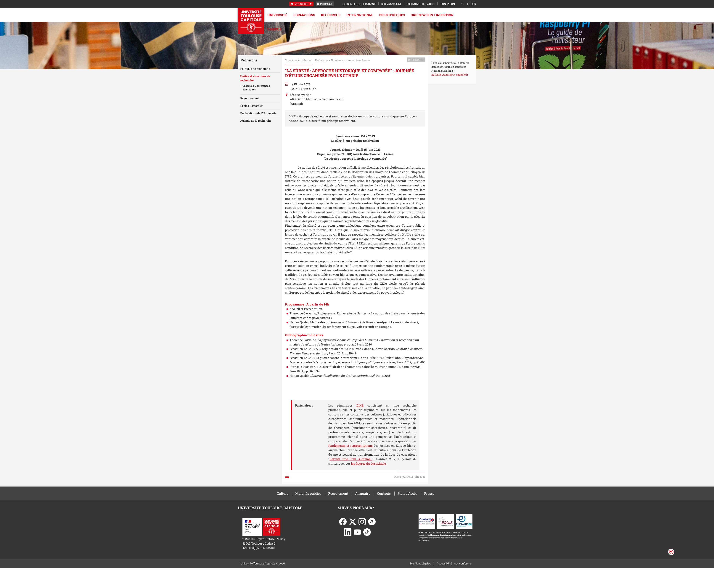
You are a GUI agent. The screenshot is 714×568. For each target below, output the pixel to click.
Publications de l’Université (258, 113)
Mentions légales (420, 563)
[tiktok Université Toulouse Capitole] (367, 532)
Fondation (448, 4)
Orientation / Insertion (432, 15)
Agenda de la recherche (255, 120)
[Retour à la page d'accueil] (251, 21)
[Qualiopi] (427, 521)
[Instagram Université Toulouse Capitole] (362, 521)
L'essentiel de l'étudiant (358, 4)
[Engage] (464, 521)
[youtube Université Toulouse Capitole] (357, 532)
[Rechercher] (462, 4)
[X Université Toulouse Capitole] (352, 521)
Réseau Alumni (391, 4)
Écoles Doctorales (251, 106)
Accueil (307, 60)
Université (277, 15)
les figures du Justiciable (369, 463)
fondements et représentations (351, 445)
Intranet (326, 3)
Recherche (330, 15)
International (359, 15)
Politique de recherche (255, 69)
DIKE (360, 405)
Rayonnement (249, 98)
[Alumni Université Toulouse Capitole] (372, 521)
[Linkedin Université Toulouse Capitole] (347, 532)
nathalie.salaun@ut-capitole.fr (449, 74)
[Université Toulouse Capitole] (271, 526)
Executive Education (421, 4)
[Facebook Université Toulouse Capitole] (343, 521)
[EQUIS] (445, 521)
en (474, 3)
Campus (274, 29)
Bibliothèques (392, 15)
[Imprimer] (288, 478)
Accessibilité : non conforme (454, 563)
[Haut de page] (671, 551)
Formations (304, 15)
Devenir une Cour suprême (350, 459)
